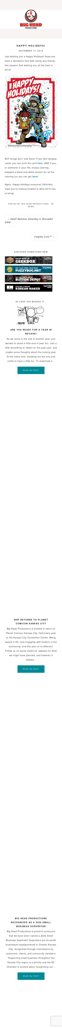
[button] (31, 5)
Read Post (31, 370)
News (31, 206)
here (40, 163)
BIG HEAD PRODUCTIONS (31, 19)
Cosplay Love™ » (44, 236)
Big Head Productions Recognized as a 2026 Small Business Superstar (31, 922)
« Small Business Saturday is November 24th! (29, 221)
